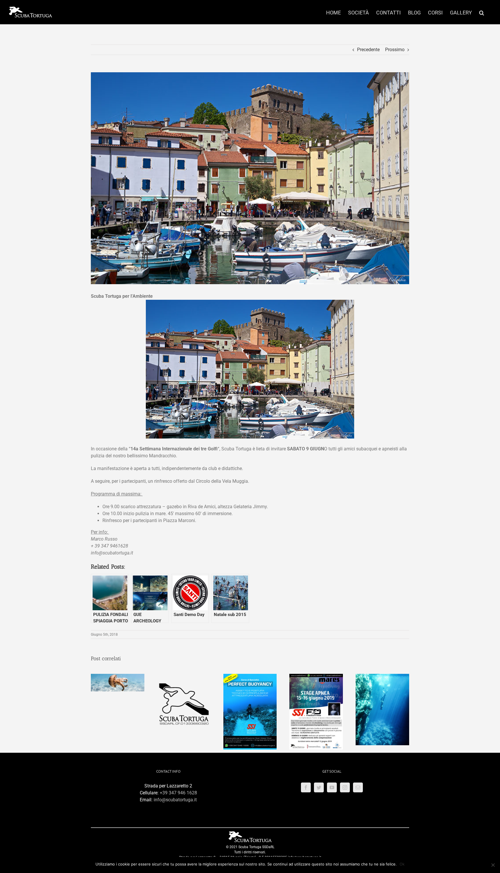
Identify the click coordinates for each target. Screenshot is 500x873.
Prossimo (395, 49)
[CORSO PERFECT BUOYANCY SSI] (250, 676)
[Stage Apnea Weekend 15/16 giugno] (316, 676)
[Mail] (358, 787)
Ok (402, 864)
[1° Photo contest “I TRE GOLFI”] (117, 676)
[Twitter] (319, 787)
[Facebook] (306, 787)
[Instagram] (345, 787)
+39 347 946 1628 (178, 793)
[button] (481, 12)
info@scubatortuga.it (175, 799)
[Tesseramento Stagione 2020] (184, 676)
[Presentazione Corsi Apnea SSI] (382, 676)
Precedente (368, 49)
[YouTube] (332, 787)
